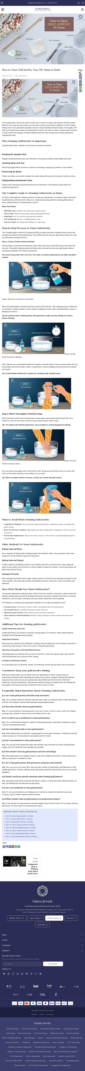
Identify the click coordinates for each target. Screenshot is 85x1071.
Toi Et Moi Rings (40, 1033)
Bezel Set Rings (24, 1033)
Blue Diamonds (49, 1056)
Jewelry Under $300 (66, 1056)
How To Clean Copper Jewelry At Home (20, 825)
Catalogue (41, 925)
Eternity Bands (73, 1033)
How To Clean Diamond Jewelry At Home (21, 833)
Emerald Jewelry (72, 1061)
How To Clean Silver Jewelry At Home (19, 822)
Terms (41, 1014)
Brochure (70, 918)
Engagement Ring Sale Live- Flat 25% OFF (42, 3)
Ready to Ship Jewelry (17, 1052)
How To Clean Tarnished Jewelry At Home (21, 828)
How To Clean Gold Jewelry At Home (19, 819)
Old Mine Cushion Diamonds (19, 1047)
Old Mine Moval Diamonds (45, 1047)
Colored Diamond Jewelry (35, 1061)
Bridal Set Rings (57, 1033)
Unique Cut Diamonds (68, 1047)
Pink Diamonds (16, 1056)
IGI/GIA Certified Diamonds (40, 1052)
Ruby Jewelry (20, 1065)
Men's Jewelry (58, 1042)
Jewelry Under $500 (14, 1061)
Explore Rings (34, 918)
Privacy (34, 1014)
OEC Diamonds (73, 1042)
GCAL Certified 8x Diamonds (65, 1052)
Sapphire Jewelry (56, 1061)
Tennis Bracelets (12, 1042)
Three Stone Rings (29, 1029)
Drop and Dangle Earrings (56, 1038)
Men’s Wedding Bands (11, 1038)
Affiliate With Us (15, 918)
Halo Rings (10, 1033)
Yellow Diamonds (33, 1056)
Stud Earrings (29, 1038)
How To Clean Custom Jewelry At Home (20, 830)
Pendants (26, 1042)
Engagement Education (60, 1065)
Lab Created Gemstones (38, 1065)
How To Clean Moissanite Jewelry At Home (21, 836)
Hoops (40, 1038)
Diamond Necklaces (41, 1042)
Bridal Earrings (77, 1038)
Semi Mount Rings (71, 1029)
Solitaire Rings (13, 1029)
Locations (49, 1014)
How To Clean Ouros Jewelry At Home (19, 816)
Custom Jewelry (53, 918)
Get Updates (53, 964)
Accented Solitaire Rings (50, 1029)
